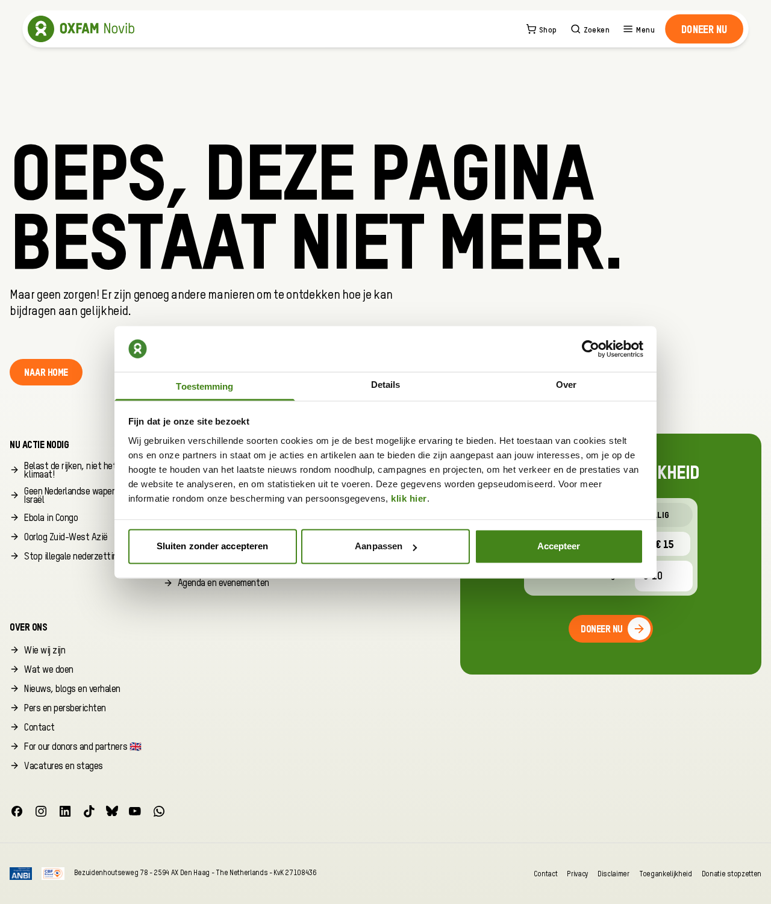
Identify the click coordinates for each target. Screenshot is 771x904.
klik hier (409, 498)
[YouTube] (135, 811)
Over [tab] (566, 384)
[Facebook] (17, 811)
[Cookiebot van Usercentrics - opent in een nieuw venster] (590, 349)
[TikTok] (89, 811)
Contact (546, 873)
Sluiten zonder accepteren (213, 546)
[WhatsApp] (159, 811)
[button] (704, 28)
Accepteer (559, 546)
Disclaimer (613, 873)
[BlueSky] (112, 811)
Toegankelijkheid (665, 873)
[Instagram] (41, 811)
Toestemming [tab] (204, 386)
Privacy (577, 873)
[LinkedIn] (65, 811)
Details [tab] (386, 384)
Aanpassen (378, 546)
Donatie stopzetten (731, 873)
